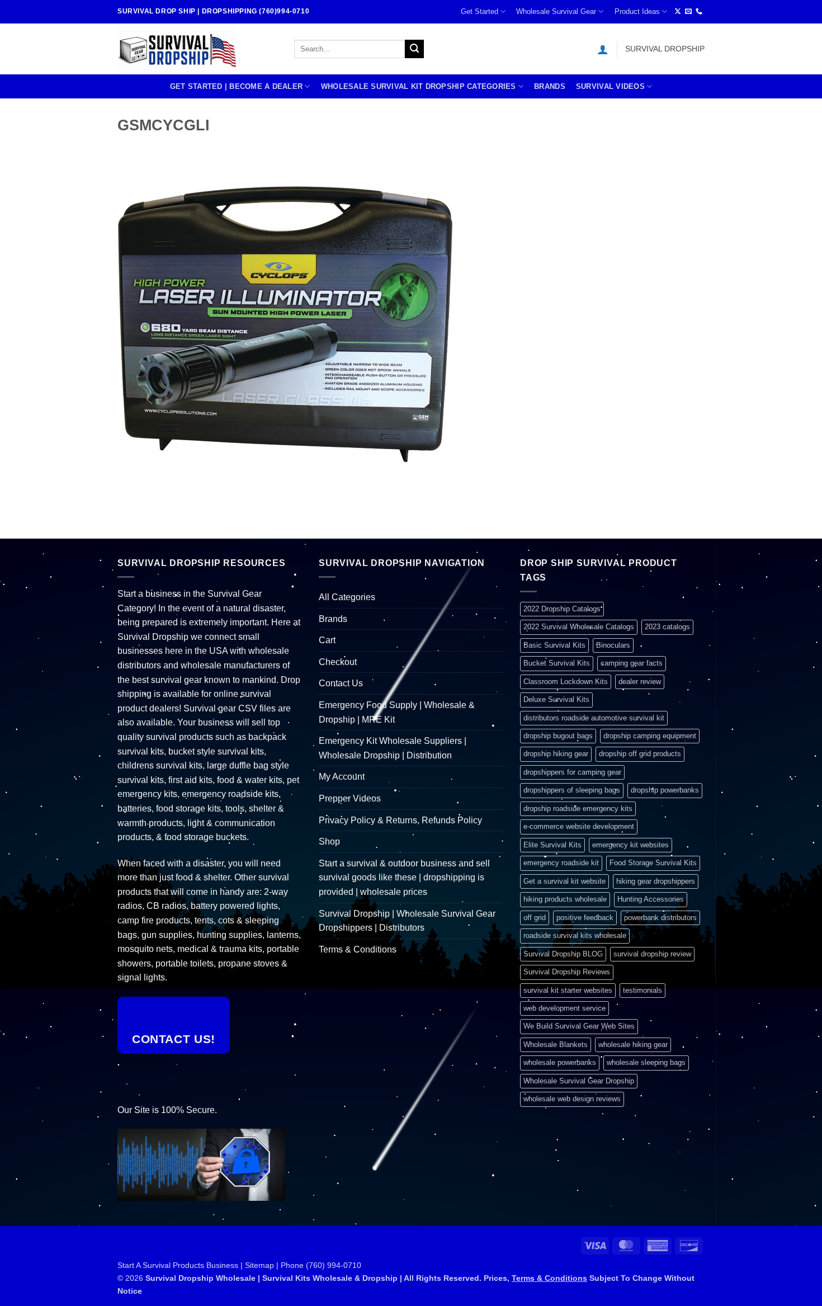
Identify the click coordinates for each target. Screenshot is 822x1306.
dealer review (639, 681)
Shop (329, 841)
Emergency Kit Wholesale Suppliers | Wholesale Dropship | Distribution (392, 748)
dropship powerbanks (665, 790)
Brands (549, 86)
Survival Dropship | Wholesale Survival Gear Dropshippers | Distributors (407, 921)
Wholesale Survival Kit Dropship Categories (418, 86)
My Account (342, 776)
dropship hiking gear (555, 753)
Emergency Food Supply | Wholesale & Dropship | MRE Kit (397, 712)
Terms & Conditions (357, 949)
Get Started (479, 11)
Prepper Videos (350, 798)
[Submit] (414, 49)
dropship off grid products (640, 753)
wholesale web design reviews (572, 1099)
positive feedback (584, 917)
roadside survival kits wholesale (574, 935)
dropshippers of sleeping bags (571, 790)
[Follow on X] (677, 12)
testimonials (642, 990)
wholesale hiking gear (633, 1044)
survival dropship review (652, 954)
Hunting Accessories (650, 899)
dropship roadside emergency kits (577, 808)
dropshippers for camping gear (572, 772)
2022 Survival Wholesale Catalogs (578, 627)
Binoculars (613, 645)
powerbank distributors (660, 917)
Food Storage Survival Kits (653, 863)
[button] (602, 49)
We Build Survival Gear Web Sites (579, 1026)
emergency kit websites (630, 845)
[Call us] (699, 12)
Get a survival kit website (564, 881)
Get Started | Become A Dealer (236, 86)
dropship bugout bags (558, 736)
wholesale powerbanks (559, 1062)
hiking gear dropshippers (655, 881)
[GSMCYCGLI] (285, 323)
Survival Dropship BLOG (563, 954)
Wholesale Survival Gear (556, 11)
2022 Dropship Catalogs (562, 609)
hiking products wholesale (565, 899)
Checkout (338, 662)
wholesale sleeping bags (646, 1062)
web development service (564, 1008)
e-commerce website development (578, 826)
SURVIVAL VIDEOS (610, 86)
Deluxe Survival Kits (556, 699)
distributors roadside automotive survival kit (593, 718)
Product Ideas (637, 11)
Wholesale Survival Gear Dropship (578, 1081)
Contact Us (341, 683)
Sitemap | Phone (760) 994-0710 (303, 1265)
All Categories (347, 597)
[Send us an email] (688, 12)
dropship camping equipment (649, 736)
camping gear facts (632, 663)
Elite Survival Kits (552, 845)
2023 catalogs (667, 627)
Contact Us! (173, 1038)
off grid (534, 917)
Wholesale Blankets (555, 1044)
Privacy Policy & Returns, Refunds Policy (400, 820)
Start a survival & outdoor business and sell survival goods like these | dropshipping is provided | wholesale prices (404, 878)
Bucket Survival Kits (556, 663)
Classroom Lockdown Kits (565, 681)
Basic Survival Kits (554, 645)
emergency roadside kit (561, 863)
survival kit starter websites (567, 990)
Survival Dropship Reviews (566, 972)
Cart (327, 640)
